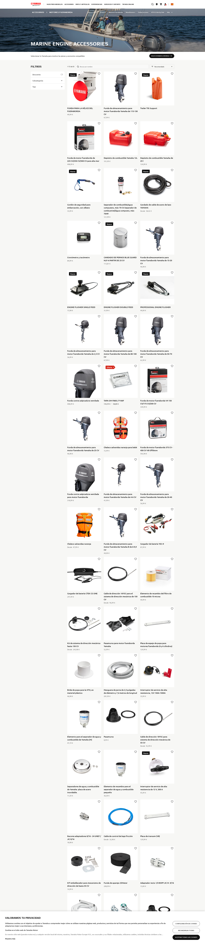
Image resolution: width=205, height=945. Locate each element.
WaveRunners (130, 12)
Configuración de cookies (186, 924)
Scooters (103, 12)
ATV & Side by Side (157, 12)
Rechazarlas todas (186, 930)
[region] (102, 928)
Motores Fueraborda (116, 12)
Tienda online (128, 4)
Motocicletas (92, 12)
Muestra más (10, 938)
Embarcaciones (143, 12)
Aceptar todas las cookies (186, 937)
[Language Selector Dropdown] (172, 4)
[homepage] (36, 4)
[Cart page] (161, 4)
